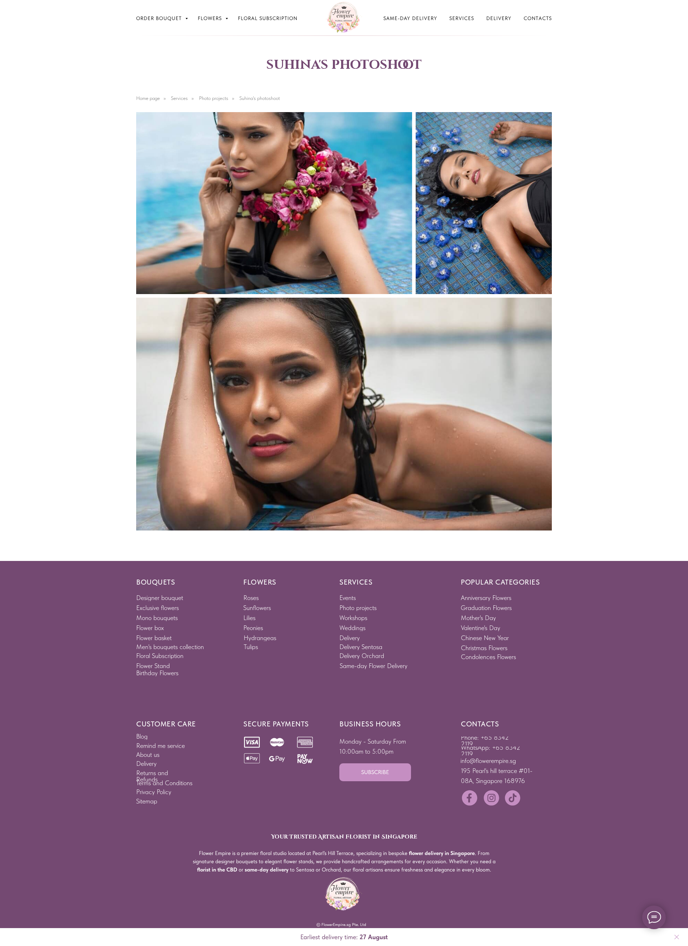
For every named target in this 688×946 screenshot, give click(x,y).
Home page (148, 98)
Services (461, 18)
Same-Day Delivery (410, 18)
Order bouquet (159, 18)
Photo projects (213, 98)
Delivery (498, 18)
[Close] (677, 937)
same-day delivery (266, 869)
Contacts (538, 18)
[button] (375, 772)
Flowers (211, 18)
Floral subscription (267, 18)
